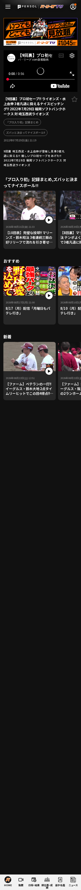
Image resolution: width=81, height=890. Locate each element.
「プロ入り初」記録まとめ (22, 122)
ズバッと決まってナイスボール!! (25, 132)
